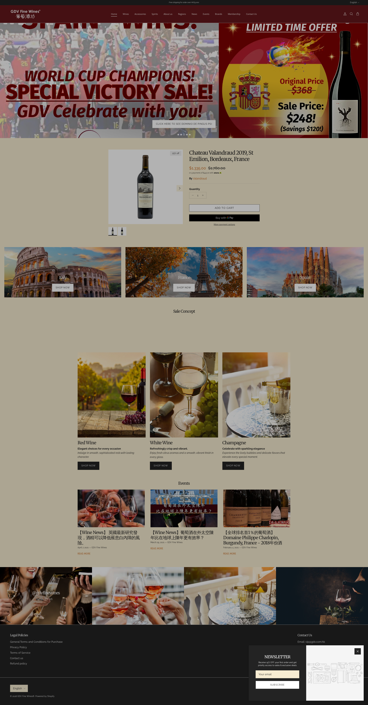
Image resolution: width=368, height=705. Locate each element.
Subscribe (277, 684)
